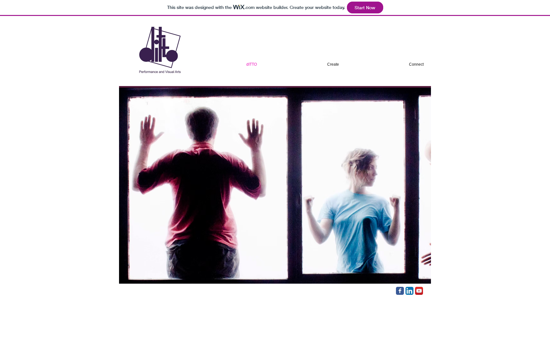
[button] (275, 186)
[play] (417, 278)
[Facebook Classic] (400, 291)
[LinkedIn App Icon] (409, 291)
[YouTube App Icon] (419, 291)
